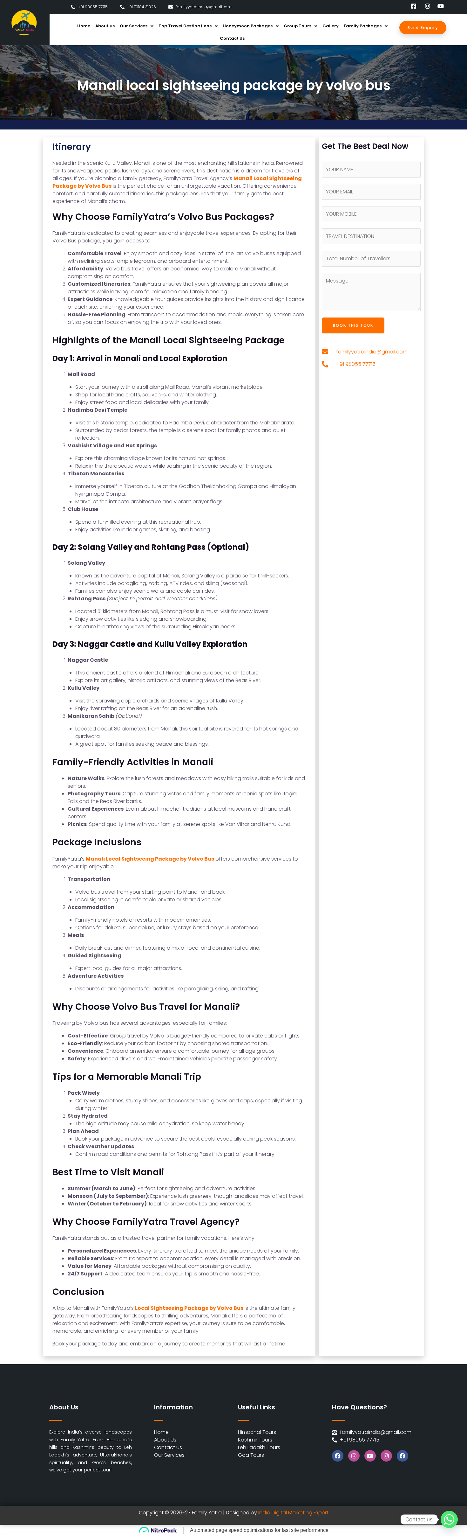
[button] (136, 26)
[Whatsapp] (449, 1519)
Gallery (330, 26)
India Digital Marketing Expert (293, 1512)
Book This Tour (353, 325)
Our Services (133, 26)
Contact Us (232, 38)
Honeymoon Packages (248, 26)
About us (105, 26)
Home (83, 26)
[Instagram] (354, 1456)
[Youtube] (370, 1456)
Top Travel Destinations (185, 26)
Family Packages (363, 26)
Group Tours (297, 26)
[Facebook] (337, 1456)
